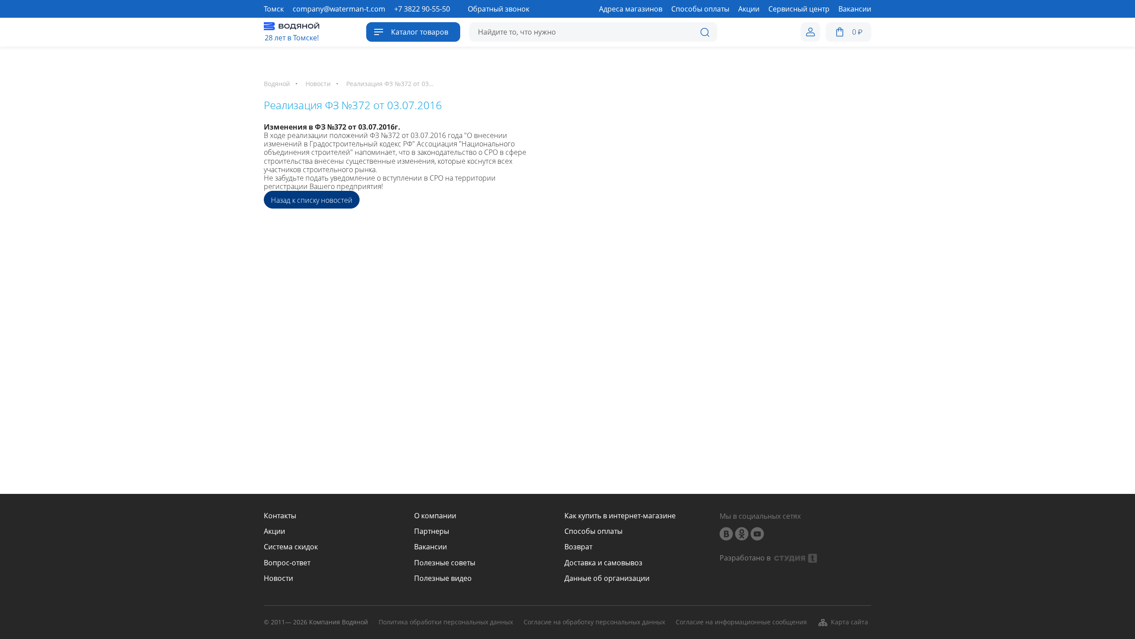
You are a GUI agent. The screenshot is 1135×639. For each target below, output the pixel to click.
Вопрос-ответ (287, 563)
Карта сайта (849, 622)
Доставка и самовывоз (603, 563)
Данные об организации (607, 578)
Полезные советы (444, 563)
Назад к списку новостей (311, 200)
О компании (435, 516)
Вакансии (430, 547)
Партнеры (431, 531)
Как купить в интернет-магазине (620, 516)
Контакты (280, 516)
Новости (278, 578)
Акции (274, 531)
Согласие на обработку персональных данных (594, 622)
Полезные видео (443, 578)
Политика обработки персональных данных (446, 622)
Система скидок (291, 547)
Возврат (578, 547)
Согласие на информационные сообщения (741, 622)
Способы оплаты (593, 531)
